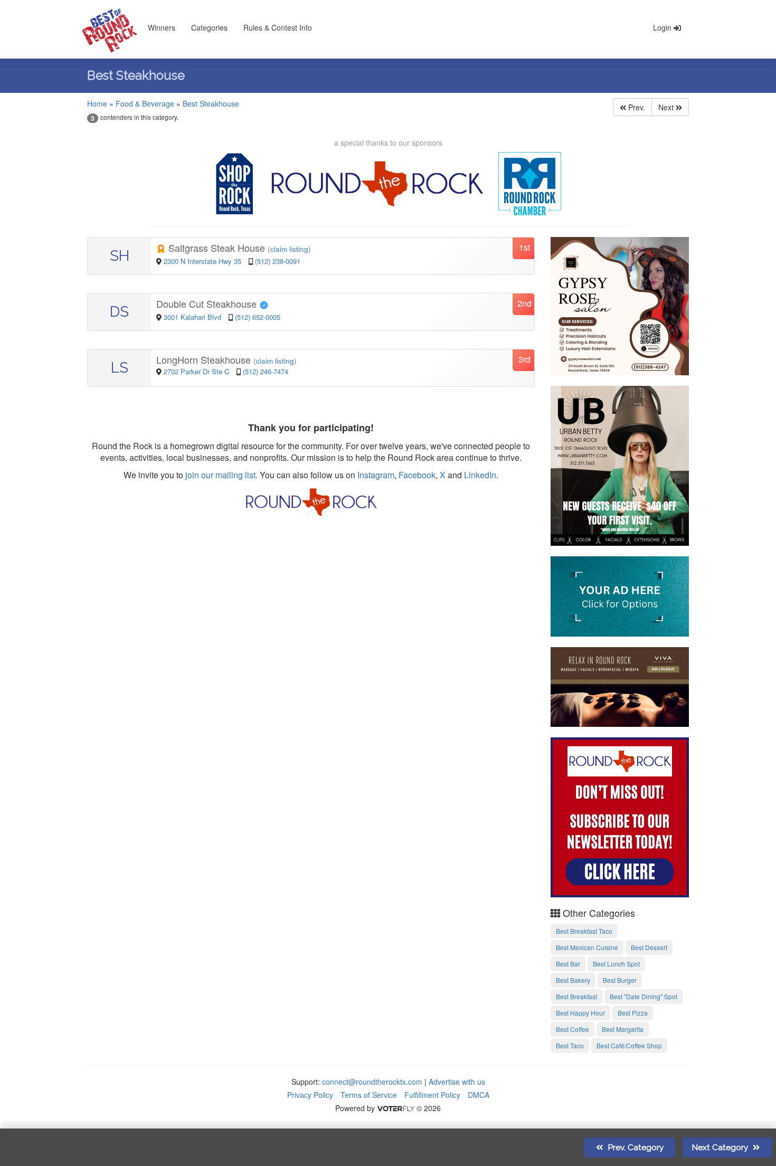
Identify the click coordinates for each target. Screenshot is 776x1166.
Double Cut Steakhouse (207, 303)
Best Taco (570, 1045)
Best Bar (568, 963)
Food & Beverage (145, 103)
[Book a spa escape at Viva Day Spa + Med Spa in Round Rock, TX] (620, 685)
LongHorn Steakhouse (204, 359)
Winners (161, 27)
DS (119, 311)
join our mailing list (219, 475)
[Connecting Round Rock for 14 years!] (620, 816)
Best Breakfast (576, 996)
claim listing (289, 249)
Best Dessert (649, 947)
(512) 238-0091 (277, 261)
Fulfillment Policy (432, 1094)
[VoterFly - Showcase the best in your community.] (395, 1108)
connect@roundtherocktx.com (372, 1081)
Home (97, 103)
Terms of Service (368, 1094)
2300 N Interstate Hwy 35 (203, 261)
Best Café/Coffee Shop (629, 1045)
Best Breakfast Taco (584, 930)
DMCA (478, 1094)
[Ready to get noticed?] (620, 594)
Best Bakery (573, 979)
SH (119, 255)
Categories (209, 27)
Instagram (375, 475)
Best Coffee (572, 1029)
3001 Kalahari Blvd (193, 317)
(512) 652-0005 (257, 317)
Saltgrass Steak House (217, 247)
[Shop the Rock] (235, 183)
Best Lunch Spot (616, 963)
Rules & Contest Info (277, 27)
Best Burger (620, 979)
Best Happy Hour (580, 1012)
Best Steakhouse (211, 103)
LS (119, 367)
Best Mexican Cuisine (587, 947)
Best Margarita (622, 1029)
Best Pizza (633, 1012)
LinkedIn (480, 475)
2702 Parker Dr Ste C (196, 371)
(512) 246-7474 (265, 371)
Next (667, 107)
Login (663, 27)
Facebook (417, 475)
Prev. (635, 107)
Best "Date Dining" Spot (643, 996)
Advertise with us (457, 1081)
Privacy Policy (310, 1094)
